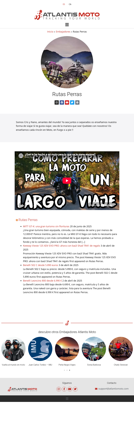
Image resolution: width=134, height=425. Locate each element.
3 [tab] (69, 370)
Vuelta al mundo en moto (13, 365)
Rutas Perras (28, 220)
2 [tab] (67, 370)
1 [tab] (64, 370)
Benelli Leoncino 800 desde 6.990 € (42, 280)
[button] (67, 25)
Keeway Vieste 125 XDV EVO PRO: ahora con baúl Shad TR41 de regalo (61, 245)
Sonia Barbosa (94, 365)
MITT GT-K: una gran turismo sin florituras (46, 226)
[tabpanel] (13, 352)
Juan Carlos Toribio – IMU (40, 365)
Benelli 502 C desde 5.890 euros (40, 265)
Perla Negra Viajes (67, 365)
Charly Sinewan (121, 365)
